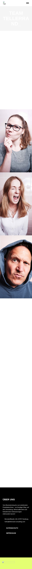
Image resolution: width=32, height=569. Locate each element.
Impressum (11, 533)
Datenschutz (12, 528)
